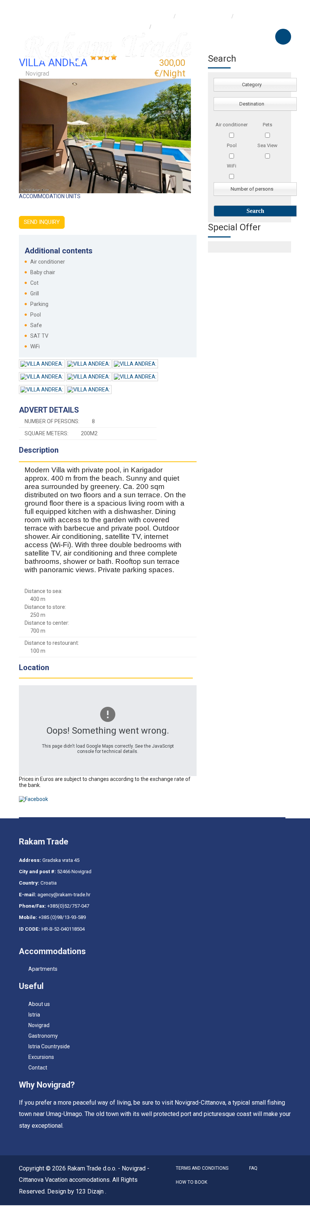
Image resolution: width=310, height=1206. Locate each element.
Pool (232, 145)
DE (50, 5)
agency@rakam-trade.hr (63, 894)
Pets (267, 124)
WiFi (231, 166)
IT (35, 16)
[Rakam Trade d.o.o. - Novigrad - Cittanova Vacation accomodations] (108, 47)
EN (50, 16)
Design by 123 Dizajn (76, 1191)
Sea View (267, 145)
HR (34, 5)
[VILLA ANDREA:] (42, 365)
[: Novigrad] (105, 135)
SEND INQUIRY (42, 222)
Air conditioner (231, 124)
